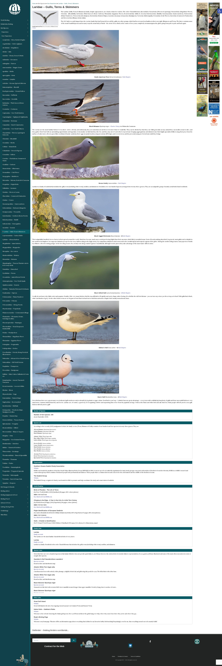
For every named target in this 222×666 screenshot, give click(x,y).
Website (34, 28)
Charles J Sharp (115, 126)
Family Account (38, 534)
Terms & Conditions (135, 656)
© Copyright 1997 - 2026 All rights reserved (126, 660)
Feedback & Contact (123, 656)
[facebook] (150, 641)
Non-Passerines (51, 3)
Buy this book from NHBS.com (43, 497)
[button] (219, 11)
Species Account (39, 561)
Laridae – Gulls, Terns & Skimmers (68, 3)
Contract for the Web (54, 646)
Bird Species (41, 3)
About (113, 656)
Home (34, 3)
